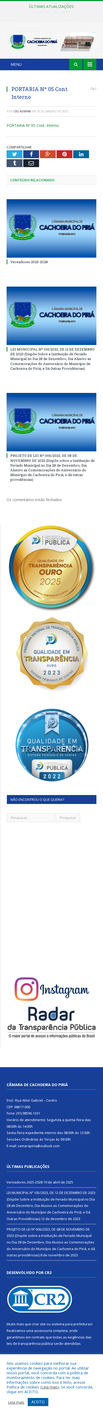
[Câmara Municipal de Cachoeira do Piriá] (51, 41)
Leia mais (49, 1387)
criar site (39, 1324)
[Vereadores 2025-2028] (51, 228)
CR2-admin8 (22, 111)
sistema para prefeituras (72, 1324)
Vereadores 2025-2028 (29, 261)
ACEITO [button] (38, 1401)
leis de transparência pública (30, 1343)
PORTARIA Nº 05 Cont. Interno (33, 125)
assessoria (43, 1330)
